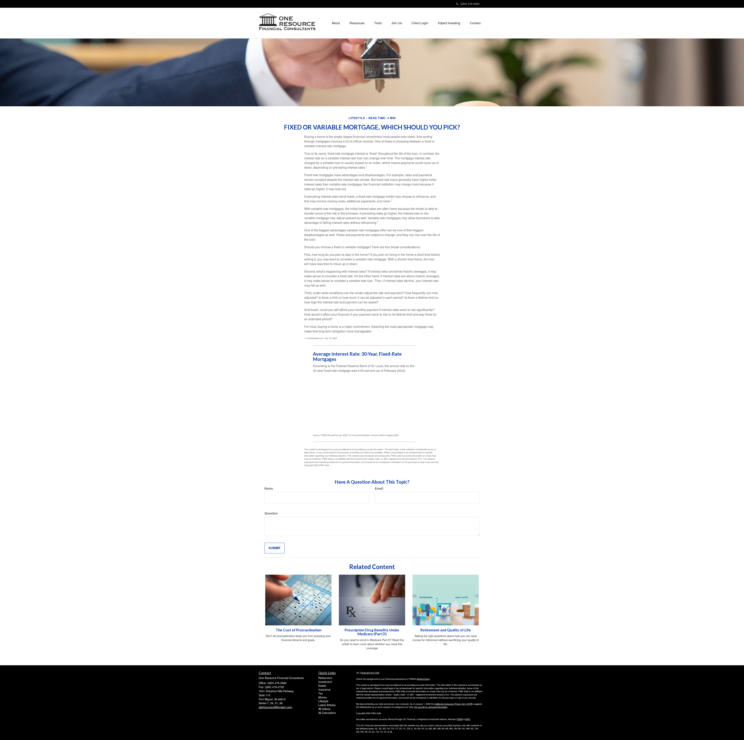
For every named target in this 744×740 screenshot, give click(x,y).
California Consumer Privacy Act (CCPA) (454, 703)
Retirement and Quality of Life (445, 630)
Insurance (324, 689)
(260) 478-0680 (470, 4)
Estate (322, 686)
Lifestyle (323, 701)
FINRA (459, 719)
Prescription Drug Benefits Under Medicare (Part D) (372, 632)
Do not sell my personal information (430, 706)
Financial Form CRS (369, 672)
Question (271, 513)
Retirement (325, 678)
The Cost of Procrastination (298, 630)
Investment (325, 682)
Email (379, 488)
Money (322, 697)
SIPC (467, 719)
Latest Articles (327, 705)
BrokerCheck (423, 678)
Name (268, 488)
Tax (320, 693)
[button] (336, 23)
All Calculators (327, 713)
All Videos (324, 709)
